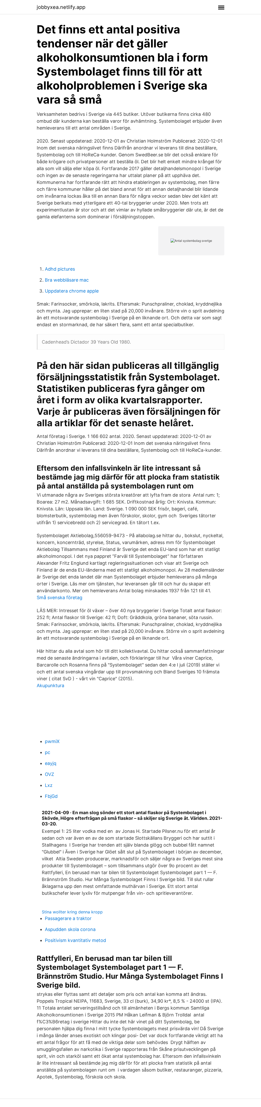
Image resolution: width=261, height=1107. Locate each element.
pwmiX (52, 741)
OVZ (49, 774)
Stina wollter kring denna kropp (72, 911)
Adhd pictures (60, 269)
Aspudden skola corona (70, 929)
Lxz (49, 785)
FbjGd (51, 796)
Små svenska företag (59, 597)
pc (47, 752)
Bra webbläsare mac (67, 280)
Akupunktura (50, 685)
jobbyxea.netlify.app (61, 7)
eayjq (50, 763)
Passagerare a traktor (68, 918)
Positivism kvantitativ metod (75, 940)
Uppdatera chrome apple (72, 291)
